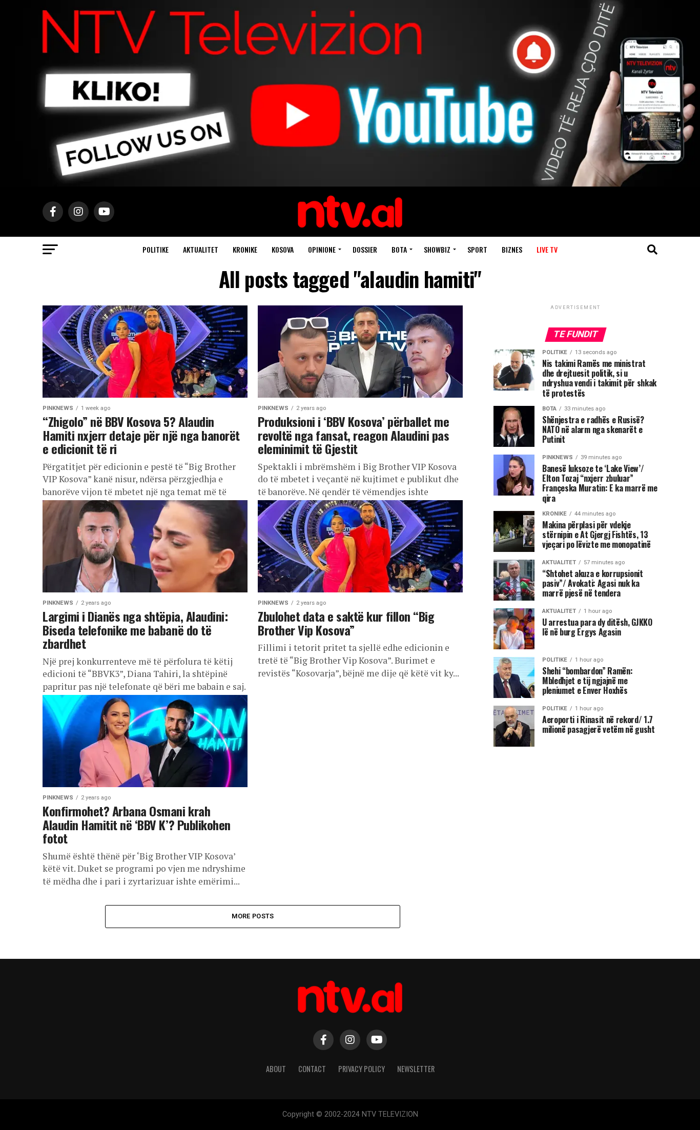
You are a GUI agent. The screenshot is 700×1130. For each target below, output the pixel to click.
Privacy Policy (361, 1068)
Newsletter (416, 1068)
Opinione (322, 249)
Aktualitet (200, 249)
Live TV (547, 249)
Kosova (283, 249)
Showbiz (437, 249)
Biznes (512, 249)
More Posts (253, 916)
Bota (399, 249)
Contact (312, 1068)
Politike (155, 249)
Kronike (245, 249)
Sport (477, 249)
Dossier (365, 249)
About (276, 1068)
